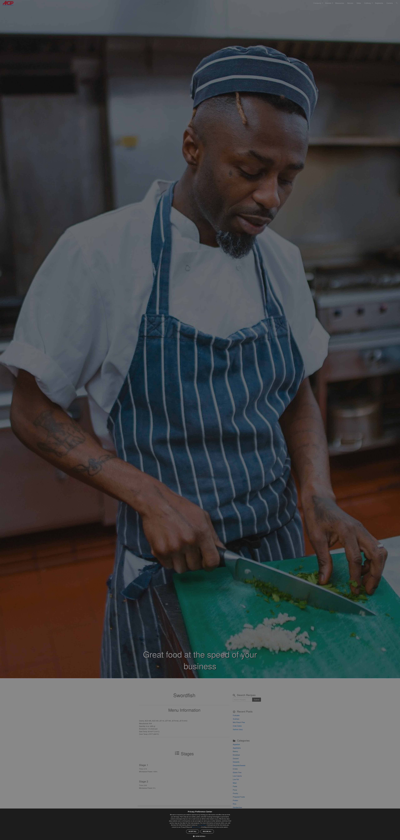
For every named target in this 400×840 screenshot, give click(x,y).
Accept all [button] (192, 831)
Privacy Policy (202, 825)
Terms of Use (196, 827)
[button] (200, 836)
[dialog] (200, 824)
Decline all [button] (207, 831)
